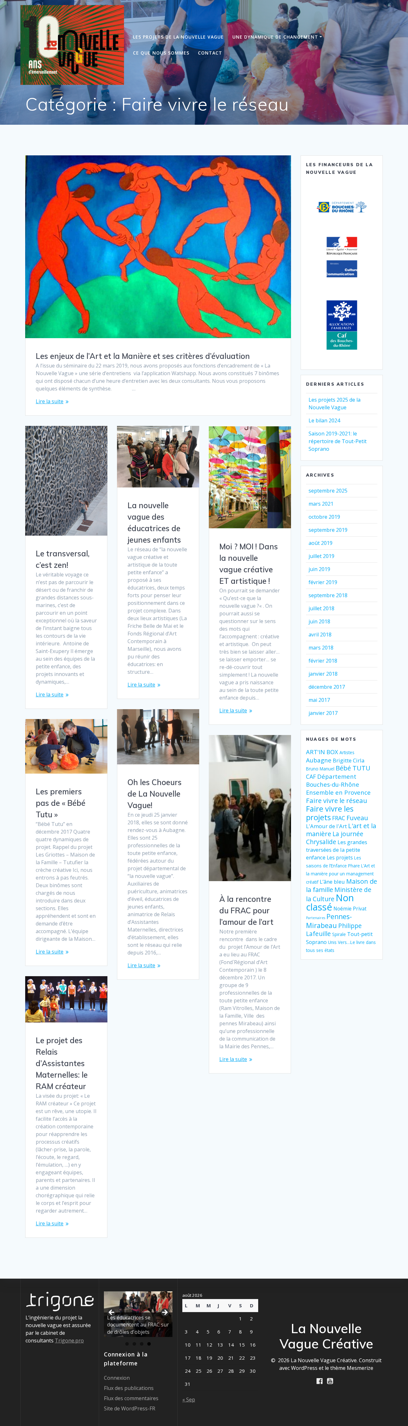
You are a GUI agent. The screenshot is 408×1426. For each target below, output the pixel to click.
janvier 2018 (323, 673)
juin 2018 (319, 621)
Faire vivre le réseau (336, 800)
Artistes (346, 752)
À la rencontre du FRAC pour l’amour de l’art (246, 910)
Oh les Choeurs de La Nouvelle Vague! (154, 793)
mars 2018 (321, 647)
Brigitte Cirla (348, 760)
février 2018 (323, 660)
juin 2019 (319, 569)
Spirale (339, 934)
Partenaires (315, 918)
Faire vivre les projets (329, 813)
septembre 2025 (328, 490)
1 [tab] (127, 1344)
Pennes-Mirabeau (329, 921)
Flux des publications (129, 1388)
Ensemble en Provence (338, 792)
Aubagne (319, 760)
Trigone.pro (69, 1340)
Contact (210, 53)
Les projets (340, 857)
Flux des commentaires (131, 1398)
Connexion (117, 1377)
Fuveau (357, 817)
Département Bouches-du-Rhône (332, 780)
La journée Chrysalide (334, 838)
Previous (112, 1313)
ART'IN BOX (322, 752)
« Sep (188, 1399)
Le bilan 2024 (324, 420)
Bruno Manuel (320, 769)
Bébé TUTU (353, 768)
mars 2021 (321, 503)
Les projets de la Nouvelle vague (178, 37)
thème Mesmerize (351, 1367)
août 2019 (320, 542)
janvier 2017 (323, 713)
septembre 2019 (328, 529)
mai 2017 (319, 699)
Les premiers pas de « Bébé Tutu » (60, 803)
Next (164, 1313)
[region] (138, 1320)
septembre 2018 (328, 595)
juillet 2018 (321, 608)
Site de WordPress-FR (129, 1408)
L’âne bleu (332, 881)
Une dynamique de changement (275, 37)
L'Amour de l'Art (326, 826)
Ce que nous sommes (161, 53)
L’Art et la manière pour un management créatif (340, 874)
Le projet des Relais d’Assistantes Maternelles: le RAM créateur (62, 1063)
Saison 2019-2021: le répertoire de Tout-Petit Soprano (338, 441)
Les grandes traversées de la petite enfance (336, 849)
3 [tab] (141, 1344)
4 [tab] (149, 1344)
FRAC (338, 818)
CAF (311, 776)
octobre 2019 (324, 516)
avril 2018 (320, 634)
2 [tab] (134, 1344)
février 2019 (323, 582)
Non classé (330, 902)
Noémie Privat (350, 908)
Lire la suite (49, 401)
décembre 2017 (327, 686)
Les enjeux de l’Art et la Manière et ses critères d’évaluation (143, 356)
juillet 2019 (321, 556)
